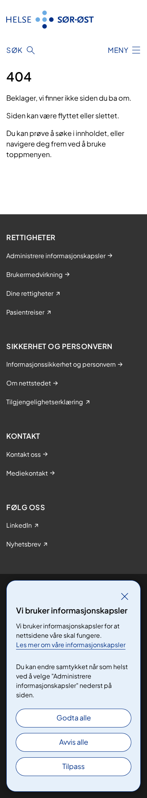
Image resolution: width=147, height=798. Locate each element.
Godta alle (73, 717)
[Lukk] (124, 596)
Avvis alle (73, 741)
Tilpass (73, 766)
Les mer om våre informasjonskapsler (70, 645)
